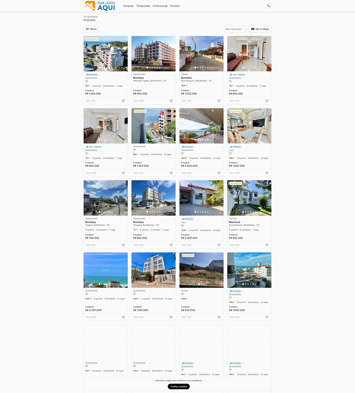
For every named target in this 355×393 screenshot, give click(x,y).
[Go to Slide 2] (102, 67)
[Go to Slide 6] (112, 67)
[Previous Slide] (86, 53)
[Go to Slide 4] (107, 67)
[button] (106, 53)
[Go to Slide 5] (109, 67)
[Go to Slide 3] (104, 67)
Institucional (160, 5)
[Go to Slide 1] (99, 67)
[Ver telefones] (269, 6)
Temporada (143, 5)
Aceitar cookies (179, 386)
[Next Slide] (125, 53)
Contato (175, 5)
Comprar (128, 5)
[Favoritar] (123, 100)
